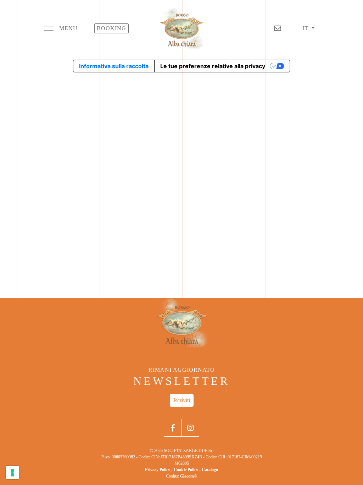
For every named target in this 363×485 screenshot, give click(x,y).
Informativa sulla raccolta (114, 66)
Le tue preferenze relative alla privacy (212, 66)
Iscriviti (181, 400)
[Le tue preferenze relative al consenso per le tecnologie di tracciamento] (12, 472)
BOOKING (111, 28)
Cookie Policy (186, 469)
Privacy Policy (157, 469)
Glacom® (188, 476)
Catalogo (210, 469)
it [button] (306, 28)
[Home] (181, 28)
